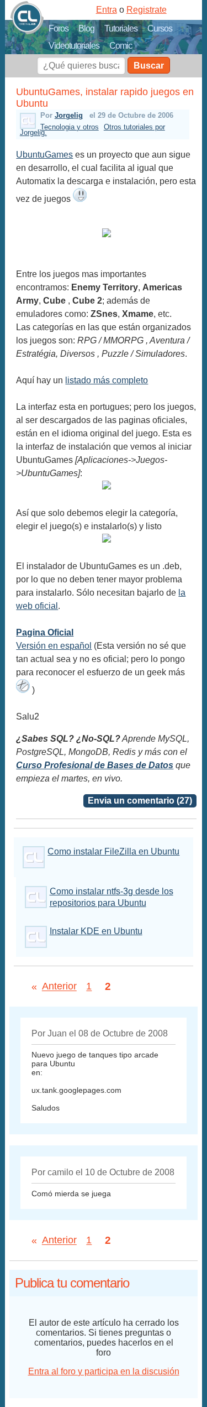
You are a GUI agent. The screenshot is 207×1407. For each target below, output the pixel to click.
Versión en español (54, 645)
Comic (120, 45)
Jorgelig (69, 115)
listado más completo (106, 380)
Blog (86, 28)
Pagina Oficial (44, 632)
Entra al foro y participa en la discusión (103, 1371)
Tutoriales (120, 28)
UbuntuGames (44, 154)
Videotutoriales (74, 45)
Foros (58, 28)
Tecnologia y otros (69, 127)
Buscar (149, 65)
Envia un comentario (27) (140, 800)
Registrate (146, 9)
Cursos (159, 28)
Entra (106, 9)
